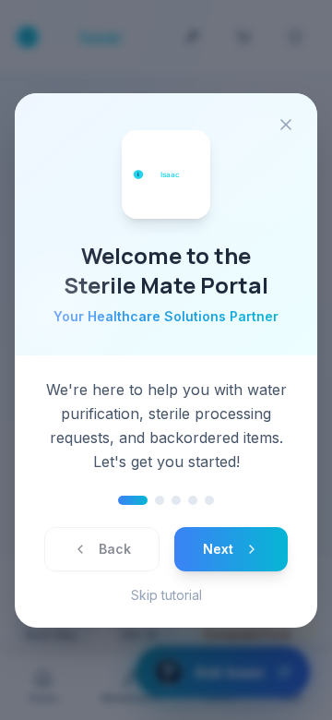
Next (218, 549)
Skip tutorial (166, 595)
